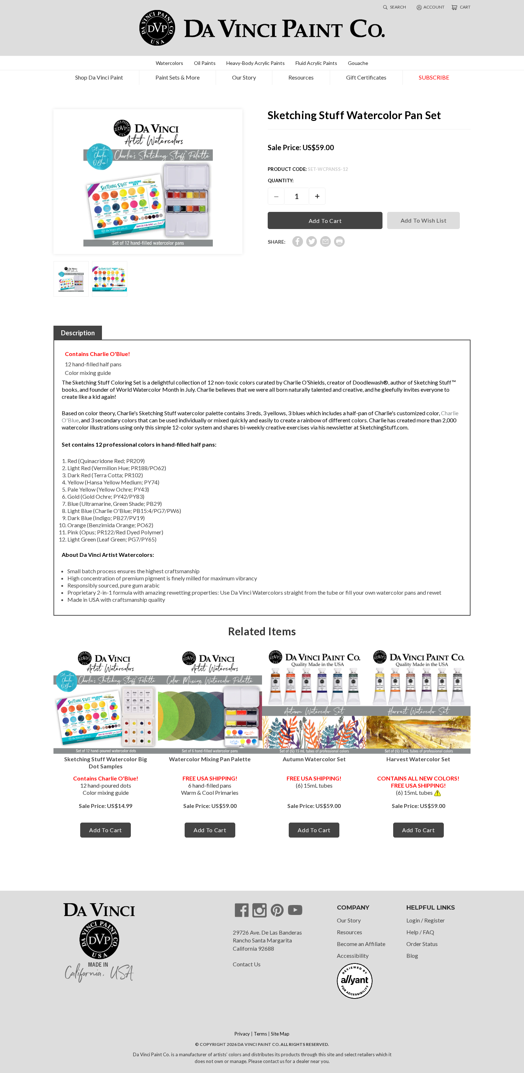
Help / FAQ (420, 932)
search (397, 7)
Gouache (358, 63)
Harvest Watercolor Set (418, 759)
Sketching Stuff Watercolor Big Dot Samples (105, 762)
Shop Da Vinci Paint (99, 77)
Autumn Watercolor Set (314, 759)
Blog (412, 955)
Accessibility (353, 955)
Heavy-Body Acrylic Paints (255, 63)
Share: (277, 242)
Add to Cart (105, 830)
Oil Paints (205, 63)
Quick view (105, 701)
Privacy (242, 1034)
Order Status (422, 943)
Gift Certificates (366, 77)
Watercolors (169, 63)
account (434, 7)
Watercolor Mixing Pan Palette (210, 759)
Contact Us (247, 964)
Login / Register (425, 920)
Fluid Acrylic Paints (316, 63)
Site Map (280, 1034)
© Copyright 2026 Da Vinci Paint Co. (237, 1044)
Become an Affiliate (361, 943)
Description (78, 333)
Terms (260, 1034)
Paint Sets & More (177, 77)
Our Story (244, 77)
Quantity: (280, 180)
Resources (301, 77)
